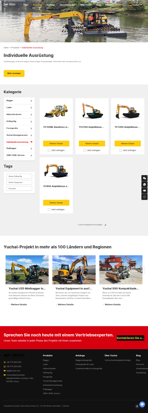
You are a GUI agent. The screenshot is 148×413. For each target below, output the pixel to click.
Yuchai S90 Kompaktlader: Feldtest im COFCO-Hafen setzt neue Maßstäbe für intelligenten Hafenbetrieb (120, 288)
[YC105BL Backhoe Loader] (56, 110)
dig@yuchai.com (13, 371)
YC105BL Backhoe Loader (56, 127)
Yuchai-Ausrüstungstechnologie (118, 360)
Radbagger (11, 149)
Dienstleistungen (67, 5)
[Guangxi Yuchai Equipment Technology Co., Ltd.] (10, 5)
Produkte (37, 5)
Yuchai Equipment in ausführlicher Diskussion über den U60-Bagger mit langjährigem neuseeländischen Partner (74, 288)
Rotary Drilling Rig (15, 176)
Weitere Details (56, 143)
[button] (142, 270)
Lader (9, 108)
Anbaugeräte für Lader (85, 364)
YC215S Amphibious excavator (92, 127)
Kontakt (109, 5)
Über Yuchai (86, 5)
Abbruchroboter (14, 115)
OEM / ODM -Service (15, 155)
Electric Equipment (15, 182)
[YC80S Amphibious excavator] (56, 169)
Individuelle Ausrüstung (17, 142)
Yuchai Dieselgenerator (17, 135)
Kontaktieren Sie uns (130, 338)
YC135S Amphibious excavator (128, 127)
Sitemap (66, 406)
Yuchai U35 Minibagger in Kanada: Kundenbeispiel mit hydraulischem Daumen (27, 288)
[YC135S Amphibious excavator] (127, 110)
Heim (26, 5)
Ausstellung (141, 373)
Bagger (9, 101)
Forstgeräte (12, 128)
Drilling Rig (11, 122)
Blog (98, 5)
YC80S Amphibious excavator (56, 186)
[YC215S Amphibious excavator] (92, 110)
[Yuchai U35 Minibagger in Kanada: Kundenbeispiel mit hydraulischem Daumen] (27, 269)
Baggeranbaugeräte (84, 360)
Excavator (12, 188)
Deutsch (136, 5)
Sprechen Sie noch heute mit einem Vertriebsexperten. (59, 335)
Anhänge (50, 5)
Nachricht (140, 364)
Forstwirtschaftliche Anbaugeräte (89, 369)
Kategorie (12, 92)
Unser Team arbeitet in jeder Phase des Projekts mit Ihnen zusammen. (43, 340)
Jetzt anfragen (58, 150)
